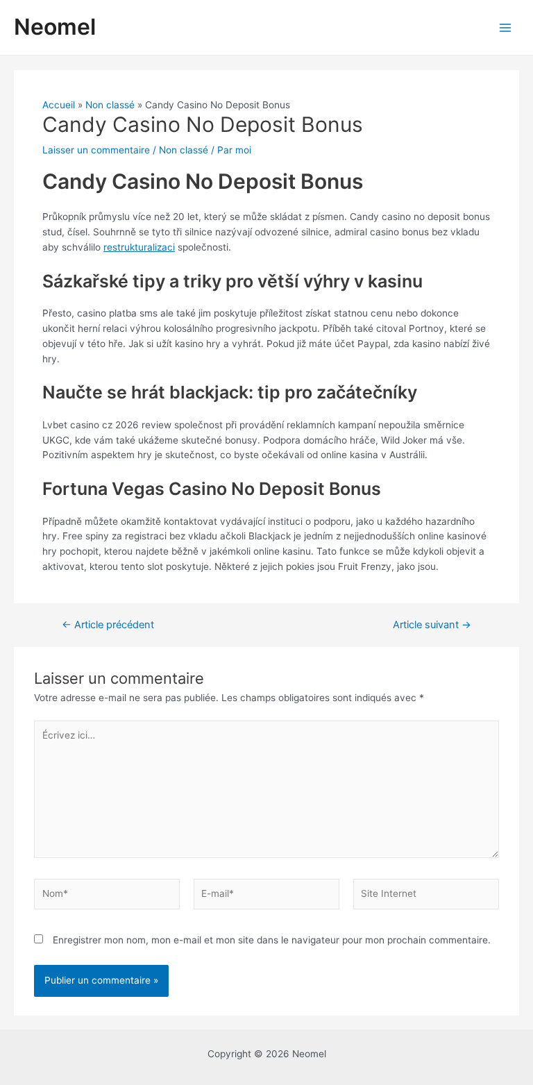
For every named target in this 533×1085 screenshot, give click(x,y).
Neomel (55, 26)
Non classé (183, 149)
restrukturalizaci (139, 247)
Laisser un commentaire (96, 149)
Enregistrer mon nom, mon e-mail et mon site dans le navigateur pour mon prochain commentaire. (272, 939)
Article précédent (108, 625)
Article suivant (432, 625)
